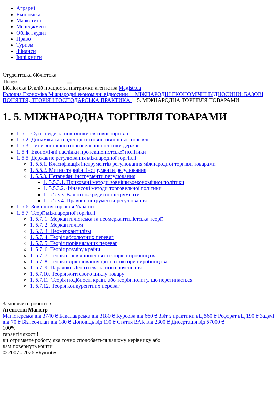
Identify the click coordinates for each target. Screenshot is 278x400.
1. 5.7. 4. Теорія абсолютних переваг (72, 237)
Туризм (24, 45)
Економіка (28, 14)
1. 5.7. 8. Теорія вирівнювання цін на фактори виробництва (98, 261)
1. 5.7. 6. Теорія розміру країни (65, 249)
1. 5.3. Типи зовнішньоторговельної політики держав (78, 145)
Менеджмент (31, 26)
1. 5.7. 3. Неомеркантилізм (60, 231)
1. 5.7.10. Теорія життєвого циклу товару (77, 274)
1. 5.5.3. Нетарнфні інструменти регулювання (82, 176)
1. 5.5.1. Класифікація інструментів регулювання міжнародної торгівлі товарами (123, 164)
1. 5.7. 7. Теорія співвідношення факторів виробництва (93, 255)
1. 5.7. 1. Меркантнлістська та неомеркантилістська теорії (96, 219)
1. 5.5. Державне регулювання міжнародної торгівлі (76, 158)
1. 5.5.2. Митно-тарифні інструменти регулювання (88, 170)
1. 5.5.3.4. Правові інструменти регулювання (95, 200)
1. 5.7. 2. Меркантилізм (56, 225)
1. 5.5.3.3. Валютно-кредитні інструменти (91, 194)
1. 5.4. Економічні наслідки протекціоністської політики (81, 152)
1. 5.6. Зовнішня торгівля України (55, 206)
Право (23, 39)
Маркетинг (29, 20)
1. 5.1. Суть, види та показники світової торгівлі (72, 133)
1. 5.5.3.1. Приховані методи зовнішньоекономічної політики (113, 182)
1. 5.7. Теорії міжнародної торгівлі (55, 213)
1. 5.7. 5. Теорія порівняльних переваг (73, 243)
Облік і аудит (31, 33)
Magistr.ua (130, 88)
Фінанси (26, 51)
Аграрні (25, 8)
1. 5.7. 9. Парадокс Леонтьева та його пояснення (86, 268)
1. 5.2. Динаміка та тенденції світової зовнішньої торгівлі (82, 139)
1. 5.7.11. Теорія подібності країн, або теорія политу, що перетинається (111, 280)
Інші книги (29, 57)
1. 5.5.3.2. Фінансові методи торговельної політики (102, 188)
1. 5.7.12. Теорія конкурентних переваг (75, 286)
